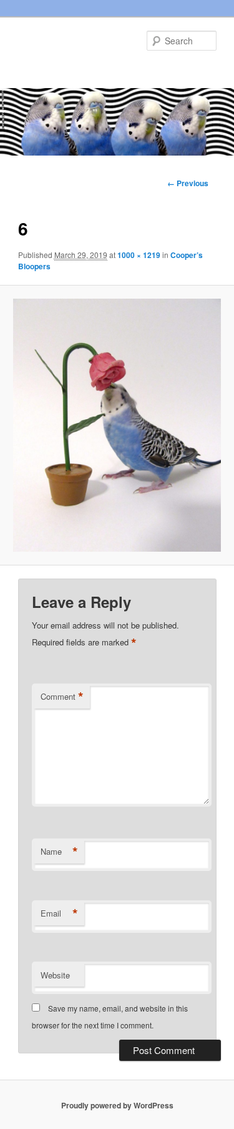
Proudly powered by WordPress (117, 1105)
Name (59, 852)
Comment (62, 697)
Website (55, 975)
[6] (116, 425)
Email (59, 913)
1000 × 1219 (138, 255)
